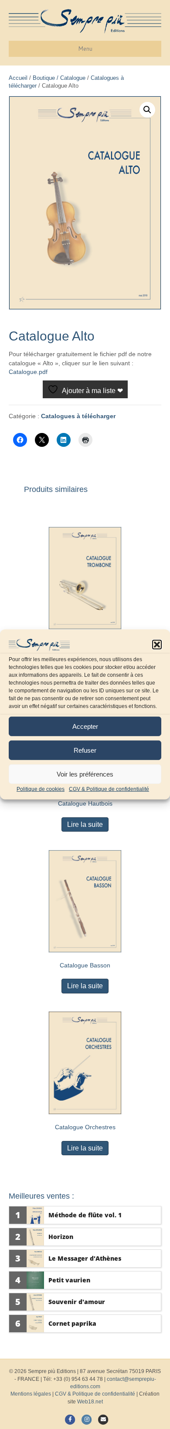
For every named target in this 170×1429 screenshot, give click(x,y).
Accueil (18, 78)
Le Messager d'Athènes (84, 1258)
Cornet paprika (72, 1323)
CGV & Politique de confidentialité (109, 789)
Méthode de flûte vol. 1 (85, 1215)
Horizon (60, 1236)
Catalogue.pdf (28, 371)
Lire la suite (85, 824)
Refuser (85, 750)
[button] (157, 644)
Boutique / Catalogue (59, 78)
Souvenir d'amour (76, 1302)
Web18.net (90, 1402)
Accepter (85, 726)
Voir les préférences (85, 773)
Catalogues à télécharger (78, 416)
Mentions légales (30, 1394)
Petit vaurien (69, 1280)
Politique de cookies (41, 789)
